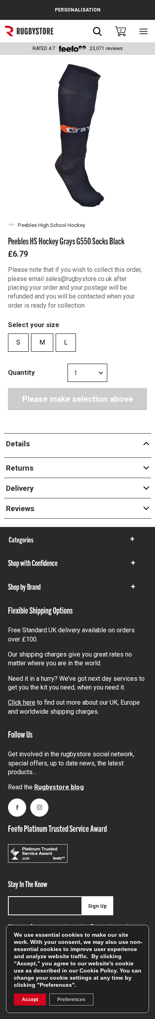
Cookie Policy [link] (97, 970)
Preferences (71, 999)
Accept (30, 999)
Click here (21, 702)
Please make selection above (77, 399)
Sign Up (97, 906)
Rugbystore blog (59, 787)
